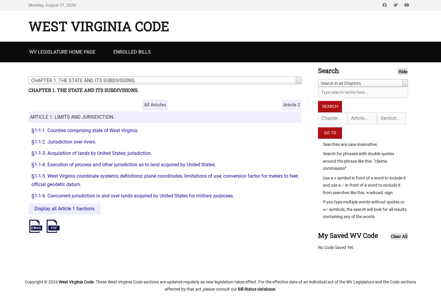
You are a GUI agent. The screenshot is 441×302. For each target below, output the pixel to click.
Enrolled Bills (132, 52)
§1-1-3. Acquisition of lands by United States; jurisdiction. (92, 153)
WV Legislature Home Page (62, 52)
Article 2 (291, 105)
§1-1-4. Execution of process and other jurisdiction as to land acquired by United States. (124, 164)
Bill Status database (256, 289)
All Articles (155, 105)
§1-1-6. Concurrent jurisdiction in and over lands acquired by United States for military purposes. (133, 196)
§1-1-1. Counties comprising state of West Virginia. (85, 130)
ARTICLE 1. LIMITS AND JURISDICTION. (72, 117)
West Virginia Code (98, 26)
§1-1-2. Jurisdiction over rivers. (64, 142)
